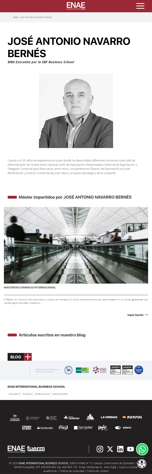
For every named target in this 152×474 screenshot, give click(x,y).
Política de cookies (98, 471)
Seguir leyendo (135, 315)
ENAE (15, 17)
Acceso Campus (42, 394)
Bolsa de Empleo (60, 394)
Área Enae (27, 394)
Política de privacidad (72, 471)
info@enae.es (94, 467)
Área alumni (14, 394)
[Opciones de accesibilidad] (141, 464)
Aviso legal (110, 467)
